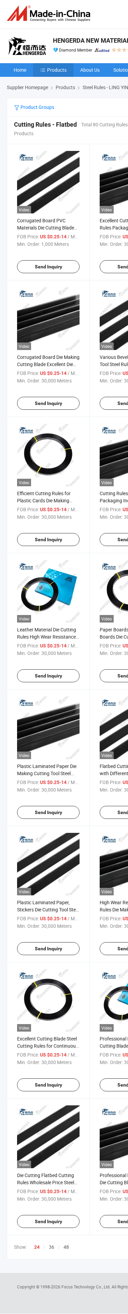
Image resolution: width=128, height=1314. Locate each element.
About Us (90, 70)
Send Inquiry (48, 266)
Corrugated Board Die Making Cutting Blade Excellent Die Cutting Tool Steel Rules (48, 364)
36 (51, 1247)
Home (20, 70)
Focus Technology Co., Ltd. (86, 1286)
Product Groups (36, 107)
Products (57, 70)
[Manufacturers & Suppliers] (50, 13)
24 (37, 1247)
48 (66, 1247)
